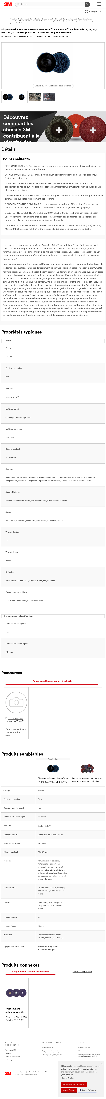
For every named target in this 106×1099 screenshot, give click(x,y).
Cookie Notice (67, 1078)
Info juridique (19, 1072)
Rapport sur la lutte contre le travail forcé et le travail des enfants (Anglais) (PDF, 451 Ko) (52, 1053)
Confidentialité (34, 1072)
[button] (87, 1090)
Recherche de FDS (48, 1047)
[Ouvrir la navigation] (99, 5)
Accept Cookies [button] (69, 1090)
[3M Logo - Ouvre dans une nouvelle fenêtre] (8, 4)
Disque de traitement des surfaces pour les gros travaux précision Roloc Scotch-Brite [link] (87, 780)
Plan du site (82, 1051)
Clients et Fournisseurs (12, 1056)
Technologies (9, 1060)
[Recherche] (87, 4)
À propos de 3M (10, 1050)
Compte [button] (93, 12)
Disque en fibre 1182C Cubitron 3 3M (16, 1018)
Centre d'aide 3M (84, 1047)
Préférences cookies (51, 1072)
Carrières (8, 1053)
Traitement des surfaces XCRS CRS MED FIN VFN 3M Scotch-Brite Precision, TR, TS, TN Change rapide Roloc (16, 720)
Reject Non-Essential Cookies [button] (73, 1084)
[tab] (52, 681)
